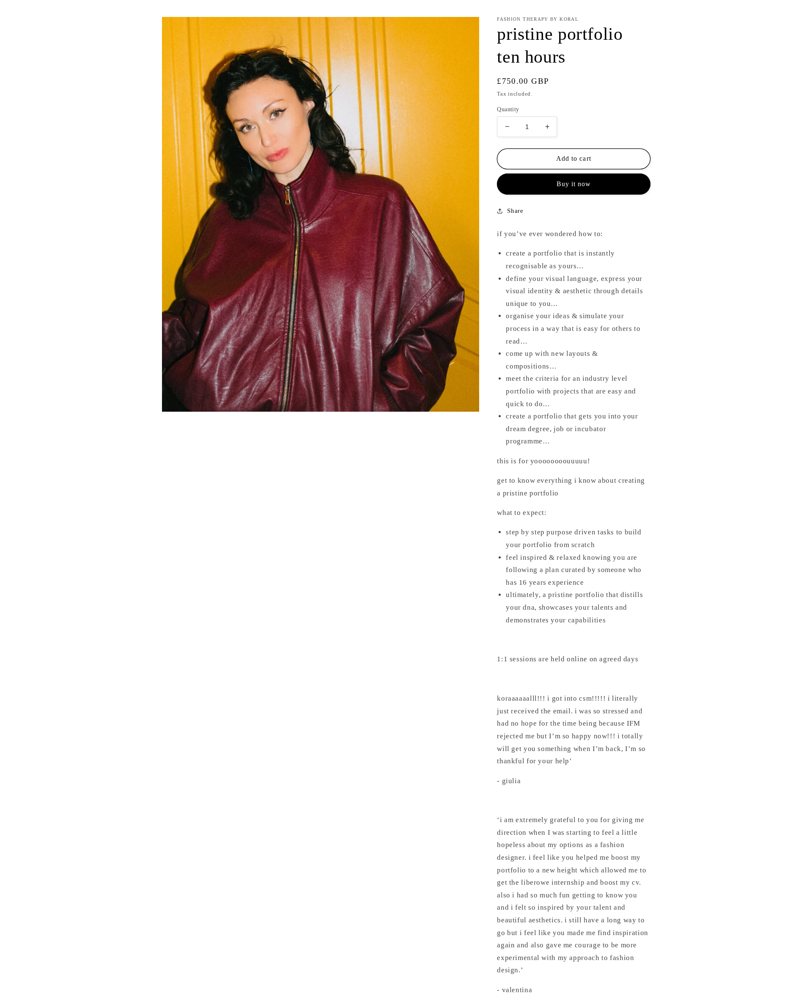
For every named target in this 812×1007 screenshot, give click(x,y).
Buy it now (574, 183)
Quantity (508, 109)
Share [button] (515, 210)
